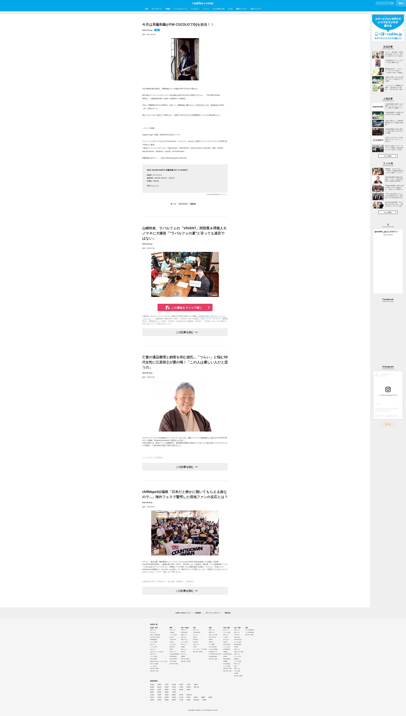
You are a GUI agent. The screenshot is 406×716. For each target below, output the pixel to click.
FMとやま (183, 637)
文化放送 (172, 632)
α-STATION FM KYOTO (215, 654)
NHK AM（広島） (227, 668)
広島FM (225, 642)
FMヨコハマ (173, 651)
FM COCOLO (183, 204)
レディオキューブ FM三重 (200, 649)
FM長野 (183, 656)
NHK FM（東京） (249, 635)
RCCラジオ (226, 639)
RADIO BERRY (173, 659)
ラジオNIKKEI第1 (249, 630)
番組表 (401, 3)
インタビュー (195, 9)
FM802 (210, 639)
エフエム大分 (237, 656)
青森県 (159, 684)
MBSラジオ (212, 632)
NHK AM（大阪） (213, 659)
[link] (386, 231)
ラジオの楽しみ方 (219, 9)
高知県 (210, 697)
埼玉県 (174, 687)
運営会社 (228, 613)
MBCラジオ (237, 663)
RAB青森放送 (153, 639)
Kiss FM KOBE (213, 647)
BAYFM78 (172, 647)
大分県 (181, 700)
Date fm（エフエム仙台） (157, 651)
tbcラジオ (152, 649)
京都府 (167, 695)
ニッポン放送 (173, 635)
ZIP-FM (195, 637)
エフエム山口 (226, 647)
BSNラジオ (184, 630)
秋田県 (181, 684)
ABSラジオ (153, 654)
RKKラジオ (237, 649)
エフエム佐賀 (237, 642)
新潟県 (152, 689)
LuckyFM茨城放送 (174, 654)
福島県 (196, 684)
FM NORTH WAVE (155, 637)
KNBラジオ (184, 635)
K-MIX (194, 647)
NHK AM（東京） (174, 663)
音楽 (157, 30)
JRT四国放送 (226, 649)
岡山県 (152, 697)
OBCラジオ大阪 (213, 635)
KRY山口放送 (226, 644)
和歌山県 (189, 695)
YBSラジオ (184, 649)
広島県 (159, 697)
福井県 (188, 689)
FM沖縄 (236, 673)
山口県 (181, 697)
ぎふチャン (196, 635)
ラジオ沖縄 (237, 671)
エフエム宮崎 (237, 661)
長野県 (167, 689)
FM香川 (225, 656)
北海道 (152, 684)
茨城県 (152, 687)
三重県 (174, 692)
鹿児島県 (196, 700)
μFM (235, 666)
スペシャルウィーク (180, 9)
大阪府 (152, 695)
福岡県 (152, 700)
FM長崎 (236, 647)
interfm (172, 637)
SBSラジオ (196, 644)
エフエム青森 (153, 642)
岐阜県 (159, 692)
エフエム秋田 (153, 656)
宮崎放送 (236, 659)
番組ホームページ (153, 185)
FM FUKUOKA (238, 639)
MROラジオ (184, 639)
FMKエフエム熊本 (238, 651)
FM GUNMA (173, 661)
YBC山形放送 (153, 659)
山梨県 (159, 689)
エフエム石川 (184, 642)
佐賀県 (159, 700)
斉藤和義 (192, 204)
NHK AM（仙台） (154, 671)
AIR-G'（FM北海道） (155, 635)
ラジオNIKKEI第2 (249, 632)
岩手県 (167, 684)
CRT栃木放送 (173, 656)
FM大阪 (211, 642)
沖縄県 (204, 700)
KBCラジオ (237, 632)
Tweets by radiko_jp (388, 235)
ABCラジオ (212, 630)
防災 (146, 9)
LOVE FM (236, 635)
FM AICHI (195, 639)
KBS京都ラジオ (213, 651)
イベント (206, 9)
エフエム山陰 (226, 632)
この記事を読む (185, 332)
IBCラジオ (152, 644)
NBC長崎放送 (237, 644)
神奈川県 (196, 687)
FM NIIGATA (184, 632)
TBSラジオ (172, 630)
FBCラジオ (184, 644)
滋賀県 (174, 695)
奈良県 (181, 695)
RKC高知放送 (226, 663)
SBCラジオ (184, 654)
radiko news (203, 3)
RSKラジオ (226, 635)
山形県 (188, 684)
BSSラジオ (226, 630)
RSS (389, 424)
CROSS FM (237, 637)
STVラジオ (153, 632)
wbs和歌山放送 (213, 656)
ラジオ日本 (173, 644)
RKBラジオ (237, 630)
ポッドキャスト (157, 9)
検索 (392, 3)
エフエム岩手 (153, 647)
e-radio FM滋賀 (213, 649)
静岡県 (167, 692)
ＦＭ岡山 (225, 637)
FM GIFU (195, 642)
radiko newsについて (183, 613)
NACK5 (171, 649)
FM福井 (183, 647)
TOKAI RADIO (196, 632)
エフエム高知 (226, 666)
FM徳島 (225, 651)
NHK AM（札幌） (154, 668)
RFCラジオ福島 (154, 663)
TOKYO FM (173, 639)
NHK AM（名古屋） (186, 661)
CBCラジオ (196, 630)
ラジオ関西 (212, 644)
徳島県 (196, 697)
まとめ (230, 9)
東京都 (188, 687)
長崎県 (167, 700)
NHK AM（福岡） (238, 675)
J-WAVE (172, 642)
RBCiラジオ (237, 668)
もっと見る (388, 156)
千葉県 (181, 687)
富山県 (181, 689)
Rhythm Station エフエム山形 (158, 661)
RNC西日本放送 (227, 654)
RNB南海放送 (226, 659)
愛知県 (152, 692)
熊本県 (174, 700)
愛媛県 (203, 697)
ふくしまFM (153, 666)
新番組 (168, 9)
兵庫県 (159, 695)
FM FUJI (183, 651)
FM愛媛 (225, 661)
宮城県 (174, 684)
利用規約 (198, 613)
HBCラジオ (153, 630)
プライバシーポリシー (213, 613)
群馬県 (167, 687)
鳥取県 (167, 697)
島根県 (174, 697)
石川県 (174, 689)
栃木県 (159, 687)
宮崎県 (188, 700)
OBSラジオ (237, 654)
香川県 (188, 697)
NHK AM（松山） (227, 671)
